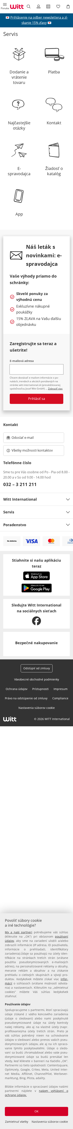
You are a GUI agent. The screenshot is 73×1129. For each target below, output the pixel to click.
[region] (36, 1021)
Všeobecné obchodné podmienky (36, 679)
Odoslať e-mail (27, 438)
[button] (5, 6)
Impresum (61, 689)
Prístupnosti (40, 689)
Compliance (60, 698)
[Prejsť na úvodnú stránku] (17, 6)
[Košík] (68, 6)
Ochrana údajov (16, 689)
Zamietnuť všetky (16, 1122)
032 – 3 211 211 (20, 484)
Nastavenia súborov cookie (50, 1122)
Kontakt (10, 424)
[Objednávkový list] (48, 6)
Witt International (20, 499)
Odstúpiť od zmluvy (36, 668)
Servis (8, 512)
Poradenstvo (14, 524)
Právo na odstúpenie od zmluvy (26, 698)
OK (36, 1111)
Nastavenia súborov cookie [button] (36, 708)
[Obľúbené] (58, 6)
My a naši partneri (18, 932)
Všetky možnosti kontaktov (32, 450)
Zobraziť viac (55, 388)
